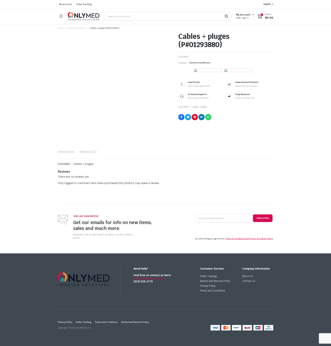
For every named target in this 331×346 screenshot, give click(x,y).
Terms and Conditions (212, 290)
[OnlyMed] (83, 16)
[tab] (66, 151)
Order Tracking (84, 4)
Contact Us (248, 281)
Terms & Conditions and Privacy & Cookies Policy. (249, 238)
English (267, 4)
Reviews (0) (88, 152)
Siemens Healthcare (76, 28)
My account (65, 4)
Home (60, 28)
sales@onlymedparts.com (149, 278)
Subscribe (263, 218)
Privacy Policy (207, 285)
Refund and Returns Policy (215, 281)
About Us (247, 276)
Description (66, 152)
